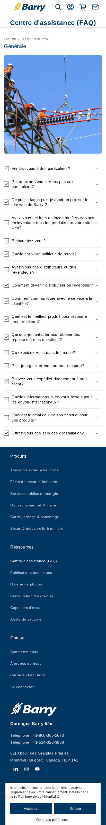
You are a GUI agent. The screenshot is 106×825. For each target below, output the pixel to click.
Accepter (30, 809)
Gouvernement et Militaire (33, 505)
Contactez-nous (24, 652)
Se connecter (22, 687)
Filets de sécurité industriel (34, 482)
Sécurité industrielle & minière (37, 528)
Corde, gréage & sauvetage (34, 517)
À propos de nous (26, 663)
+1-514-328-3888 (48, 742)
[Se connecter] (70, 7)
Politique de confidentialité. (39, 796)
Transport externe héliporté (34, 470)
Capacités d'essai (25, 608)
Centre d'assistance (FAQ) (33, 561)
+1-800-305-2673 (48, 735)
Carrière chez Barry (27, 675)
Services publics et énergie (34, 493)
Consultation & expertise (32, 596)
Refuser (75, 809)
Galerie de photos (26, 584)
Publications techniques (31, 572)
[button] (5, 7)
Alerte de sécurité (26, 619)
